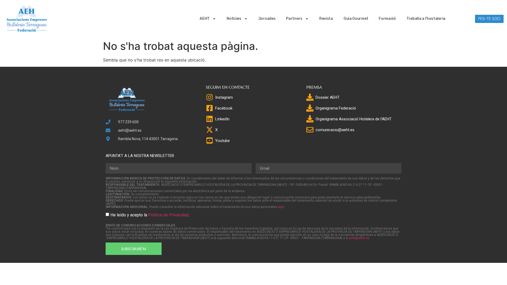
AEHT (205, 18)
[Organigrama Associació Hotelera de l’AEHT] (309, 118)
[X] (209, 129)
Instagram (224, 97)
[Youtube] (209, 140)
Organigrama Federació (336, 108)
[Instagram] (209, 97)
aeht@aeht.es (359, 238)
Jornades (267, 18)
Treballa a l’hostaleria (425, 18)
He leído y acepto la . (149, 214)
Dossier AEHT (328, 97)
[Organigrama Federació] (309, 108)
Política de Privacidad (168, 214)
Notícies (234, 18)
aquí (281, 207)
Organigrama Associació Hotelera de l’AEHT (354, 119)
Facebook (223, 108)
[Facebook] (209, 108)
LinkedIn (222, 119)
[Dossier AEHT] (309, 97)
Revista (326, 18)
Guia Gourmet (356, 18)
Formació (387, 18)
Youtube (222, 140)
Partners (294, 18)
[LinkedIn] (209, 118)
